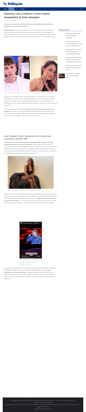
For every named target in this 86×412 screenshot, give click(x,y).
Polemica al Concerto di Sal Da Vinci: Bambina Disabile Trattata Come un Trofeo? (73, 67)
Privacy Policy (43, 402)
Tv (16, 9)
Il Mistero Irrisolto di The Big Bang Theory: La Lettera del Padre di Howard (73, 75)
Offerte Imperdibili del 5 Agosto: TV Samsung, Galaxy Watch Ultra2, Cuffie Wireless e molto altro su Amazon (74, 43)
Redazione (36, 402)
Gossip (11, 9)
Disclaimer (49, 402)
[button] (81, 9)
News (5, 9)
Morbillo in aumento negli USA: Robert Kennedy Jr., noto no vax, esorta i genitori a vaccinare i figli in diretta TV (74, 59)
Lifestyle (22, 9)
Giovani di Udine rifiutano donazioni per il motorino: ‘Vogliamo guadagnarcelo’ (73, 35)
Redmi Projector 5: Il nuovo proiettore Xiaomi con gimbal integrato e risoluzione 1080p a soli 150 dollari (73, 51)
